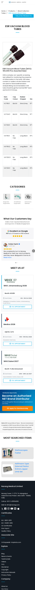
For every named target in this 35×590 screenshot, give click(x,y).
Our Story (4, 589)
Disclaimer (5, 567)
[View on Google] (5, 245)
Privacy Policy (6, 575)
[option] (6, 200)
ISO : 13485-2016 (7, 523)
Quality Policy (6, 531)
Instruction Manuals (8, 572)
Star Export (5, 528)
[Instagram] (8, 509)
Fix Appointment (18, 307)
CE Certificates (6, 526)
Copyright (4, 570)
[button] (1, 250)
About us (4, 586)
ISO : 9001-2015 (6, 520)
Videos (3, 562)
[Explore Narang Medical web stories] (18, 509)
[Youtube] (11, 509)
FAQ (2, 564)
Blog (2, 554)
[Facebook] (5, 509)
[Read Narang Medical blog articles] (15, 509)
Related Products (24, 16)
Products (11, 11)
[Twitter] (2, 509)
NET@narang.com (13, 505)
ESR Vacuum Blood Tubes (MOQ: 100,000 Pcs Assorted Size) (17, 69)
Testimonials (5, 559)
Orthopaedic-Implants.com (11, 542)
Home (3, 11)
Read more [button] (7, 257)
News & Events (6, 556)
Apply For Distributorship (18, 408)
